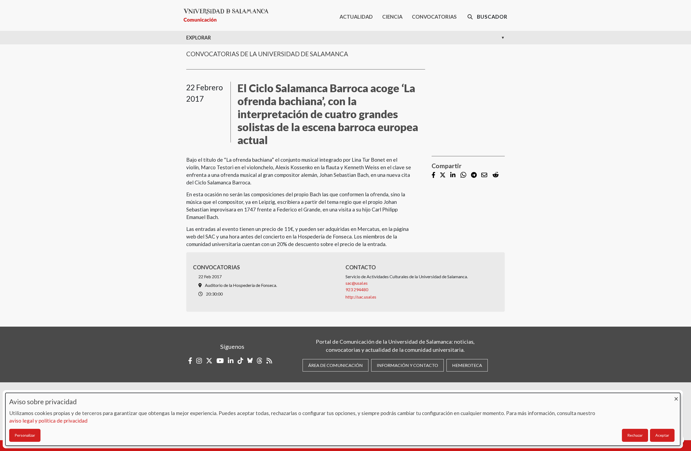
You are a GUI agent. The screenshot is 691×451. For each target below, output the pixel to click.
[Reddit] (495, 175)
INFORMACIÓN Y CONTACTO (407, 365)
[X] (443, 175)
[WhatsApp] (463, 175)
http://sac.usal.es (361, 296)
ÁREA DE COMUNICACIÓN (335, 365)
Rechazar (635, 435)
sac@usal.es (357, 283)
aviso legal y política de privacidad (48, 420)
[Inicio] (228, 15)
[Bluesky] (250, 361)
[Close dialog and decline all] (676, 396)
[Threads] (259, 361)
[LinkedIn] (452, 175)
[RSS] (269, 361)
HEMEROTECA (467, 365)
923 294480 (357, 289)
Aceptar (662, 435)
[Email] (484, 175)
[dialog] (342, 419)
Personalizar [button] (25, 435)
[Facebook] (433, 175)
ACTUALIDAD (356, 17)
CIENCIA (392, 17)
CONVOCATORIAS (434, 17)
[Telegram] (474, 175)
